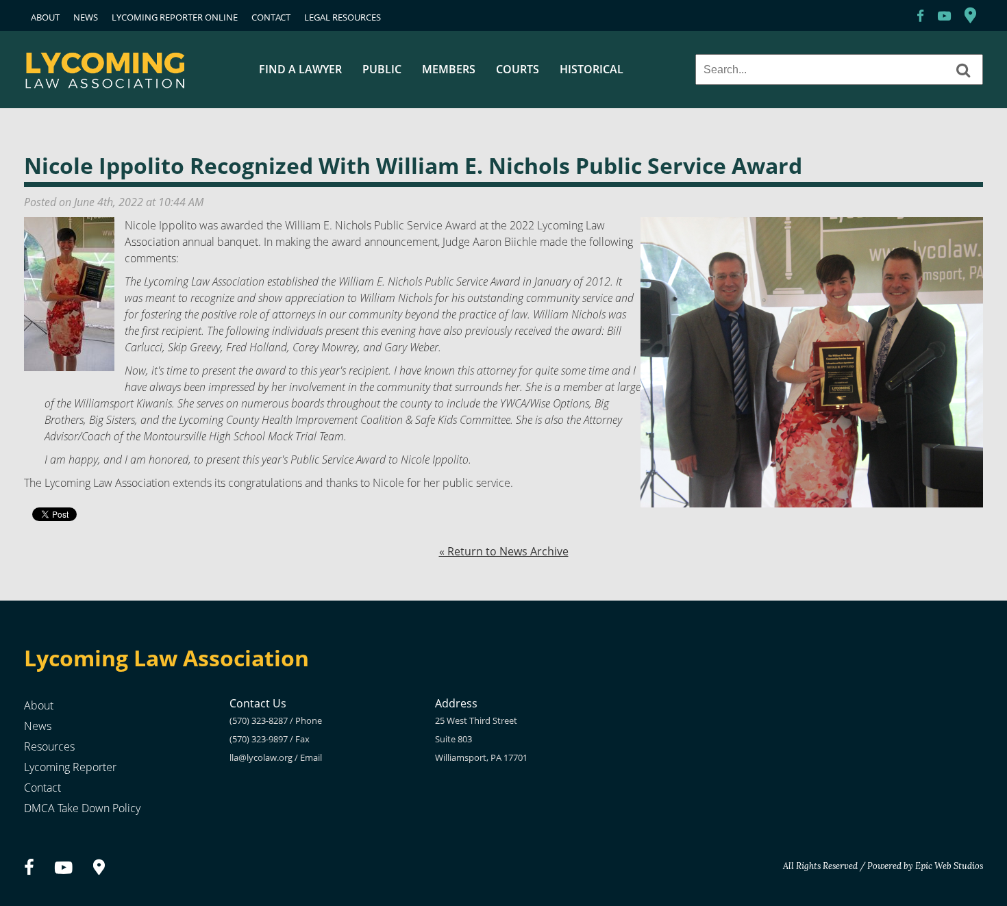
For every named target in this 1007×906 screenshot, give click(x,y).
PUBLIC (381, 69)
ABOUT (45, 17)
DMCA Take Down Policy (82, 808)
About (38, 705)
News (37, 725)
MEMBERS (448, 69)
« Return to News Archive (504, 551)
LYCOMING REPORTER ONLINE (175, 17)
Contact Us (257, 703)
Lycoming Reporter (70, 767)
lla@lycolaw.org (261, 757)
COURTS (517, 69)
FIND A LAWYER (300, 69)
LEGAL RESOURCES (342, 17)
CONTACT (270, 17)
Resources (49, 746)
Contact (42, 787)
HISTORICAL (591, 69)
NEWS (85, 17)
